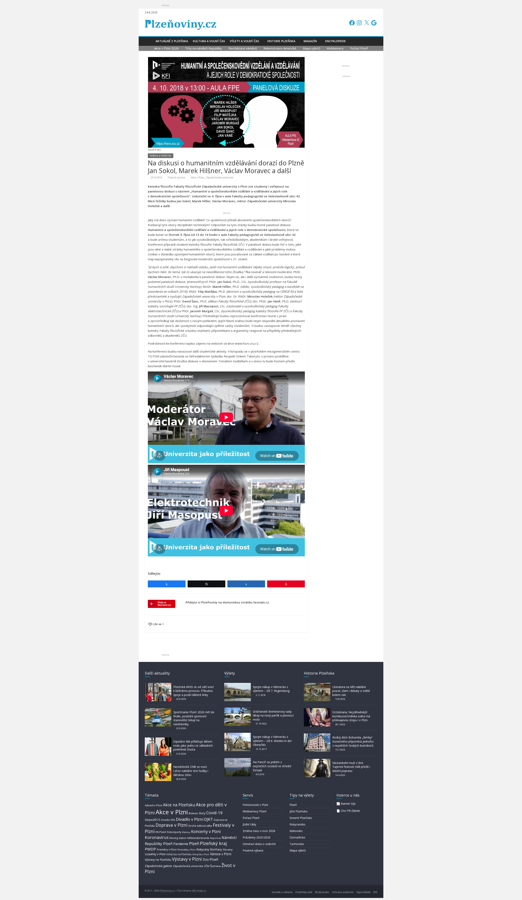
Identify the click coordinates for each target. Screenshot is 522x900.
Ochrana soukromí (343, 892)
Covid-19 (214, 812)
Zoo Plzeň (210, 859)
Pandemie (180, 844)
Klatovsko (296, 831)
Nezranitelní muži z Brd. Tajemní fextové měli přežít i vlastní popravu (351, 767)
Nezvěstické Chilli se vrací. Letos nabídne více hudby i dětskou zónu (190, 771)
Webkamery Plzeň (255, 811)
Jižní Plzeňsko (298, 811)
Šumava (215, 866)
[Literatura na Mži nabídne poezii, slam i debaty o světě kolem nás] (317, 685)
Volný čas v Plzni (200, 854)
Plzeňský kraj (213, 843)
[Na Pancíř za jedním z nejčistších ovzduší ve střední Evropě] (237, 760)
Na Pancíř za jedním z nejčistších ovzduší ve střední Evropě (272, 766)
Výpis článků (363, 892)
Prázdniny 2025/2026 (256, 837)
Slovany (228, 849)
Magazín (310, 41)
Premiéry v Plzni (167, 849)
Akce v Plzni (197, 177)
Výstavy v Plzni (187, 859)
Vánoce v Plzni (220, 854)
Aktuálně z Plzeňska (172, 41)
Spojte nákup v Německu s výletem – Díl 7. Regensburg (271, 689)
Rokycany (202, 849)
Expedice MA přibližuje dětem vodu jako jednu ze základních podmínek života (193, 745)
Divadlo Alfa (168, 820)
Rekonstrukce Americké (279, 48)
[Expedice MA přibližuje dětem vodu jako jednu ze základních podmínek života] (158, 739)
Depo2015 (152, 820)
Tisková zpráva (176, 177)
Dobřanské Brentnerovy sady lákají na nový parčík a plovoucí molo (273, 715)
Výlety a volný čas (244, 41)
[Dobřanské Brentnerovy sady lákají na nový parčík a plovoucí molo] (237, 709)
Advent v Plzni (153, 805)
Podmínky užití (303, 892)
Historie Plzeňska (281, 41)
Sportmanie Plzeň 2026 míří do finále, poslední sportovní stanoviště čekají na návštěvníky (193, 718)
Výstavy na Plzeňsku (158, 860)
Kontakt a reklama (282, 892)
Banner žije (348, 803)
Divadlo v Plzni (189, 819)
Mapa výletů (311, 48)
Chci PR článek (350, 811)
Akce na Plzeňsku (179, 805)
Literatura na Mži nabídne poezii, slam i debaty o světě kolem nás (351, 691)
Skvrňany (216, 849)
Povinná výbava (253, 850)
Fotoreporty (174, 832)
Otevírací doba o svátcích (259, 844)
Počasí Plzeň (359, 48)
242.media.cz (199, 890)
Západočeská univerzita (219, 177)
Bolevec (193, 813)
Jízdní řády (249, 824)
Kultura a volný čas (209, 41)
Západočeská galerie (158, 866)
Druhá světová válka (200, 825)
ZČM (206, 866)
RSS (375, 892)
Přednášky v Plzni (186, 849)
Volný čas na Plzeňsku (178, 854)
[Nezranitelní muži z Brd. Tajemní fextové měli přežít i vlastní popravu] (317, 761)
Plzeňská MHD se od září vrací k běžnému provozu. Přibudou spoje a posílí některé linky (193, 691)
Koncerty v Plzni (206, 831)
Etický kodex (322, 892)
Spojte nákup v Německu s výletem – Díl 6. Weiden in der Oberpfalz (272, 741)
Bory (202, 813)
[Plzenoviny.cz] (149, 41)
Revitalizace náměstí (242, 48)
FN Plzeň (161, 832)
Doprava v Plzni (172, 825)
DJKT (208, 819)
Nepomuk (215, 838)
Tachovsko (297, 844)
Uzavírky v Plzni (155, 854)
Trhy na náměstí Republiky (203, 48)
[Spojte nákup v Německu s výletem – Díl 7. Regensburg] (237, 685)
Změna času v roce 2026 (259, 831)
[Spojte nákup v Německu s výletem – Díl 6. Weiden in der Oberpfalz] (237, 735)
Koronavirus (157, 837)
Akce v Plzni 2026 (166, 48)
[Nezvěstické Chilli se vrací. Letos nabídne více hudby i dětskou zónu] (158, 765)
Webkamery (335, 48)
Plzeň (194, 843)
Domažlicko (297, 837)
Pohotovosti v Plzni (255, 805)
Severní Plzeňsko (301, 818)
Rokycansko (297, 824)
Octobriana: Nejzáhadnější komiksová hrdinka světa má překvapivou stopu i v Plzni (351, 716)
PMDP (150, 849)
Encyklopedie (335, 41)
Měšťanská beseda (198, 838)
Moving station (178, 838)
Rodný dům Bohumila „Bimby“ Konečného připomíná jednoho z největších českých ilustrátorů (353, 741)
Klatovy (186, 832)
